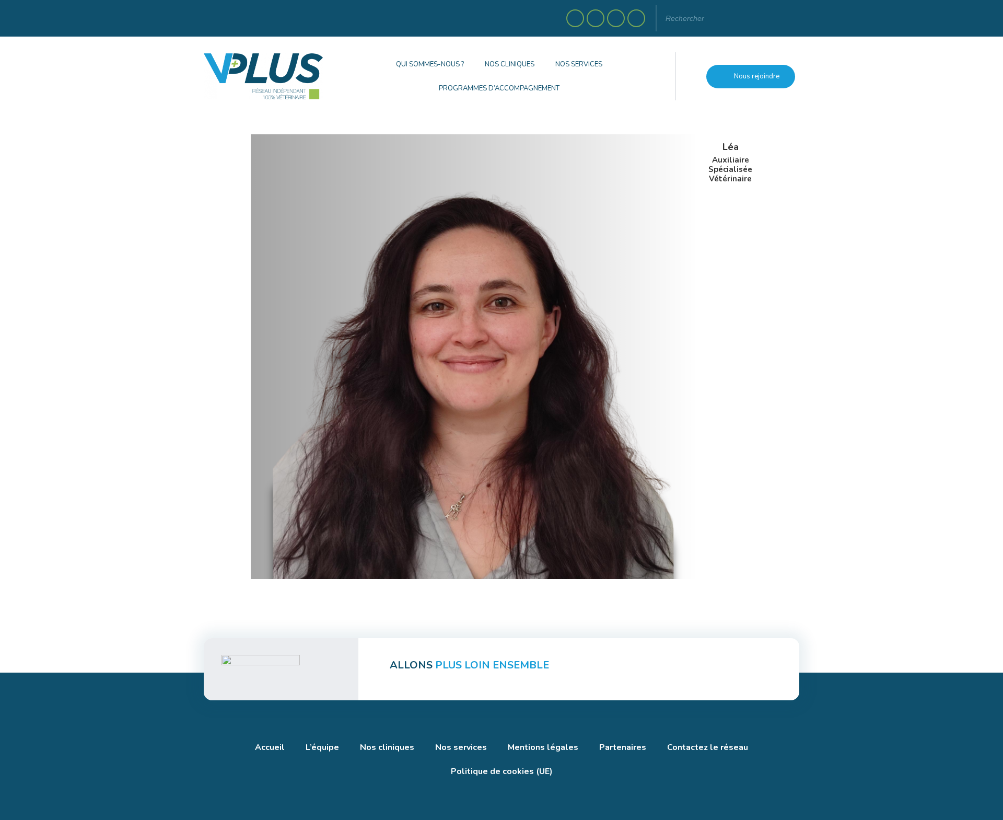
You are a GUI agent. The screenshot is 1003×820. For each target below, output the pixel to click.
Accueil (270, 747)
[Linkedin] (616, 18)
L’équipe (322, 747)
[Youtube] (636, 18)
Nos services (578, 64)
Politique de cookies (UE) (502, 771)
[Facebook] (575, 18)
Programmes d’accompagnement (499, 88)
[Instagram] (595, 18)
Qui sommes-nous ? (430, 64)
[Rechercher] (781, 18)
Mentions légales (543, 747)
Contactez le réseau (707, 747)
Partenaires (622, 747)
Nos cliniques (509, 64)
